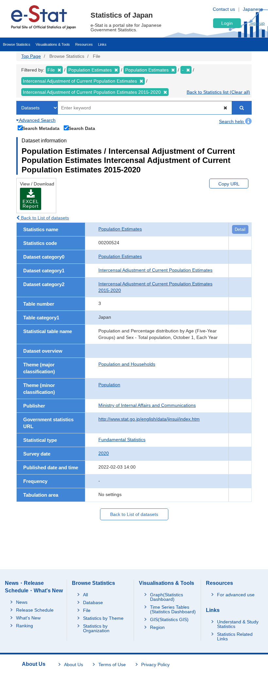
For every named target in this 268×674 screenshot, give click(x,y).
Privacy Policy (155, 664)
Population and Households (126, 364)
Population (109, 384)
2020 (103, 453)
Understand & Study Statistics (238, 624)
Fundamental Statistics (121, 439)
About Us (73, 664)
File (87, 610)
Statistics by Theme (103, 618)
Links (102, 44)
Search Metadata (40, 128)
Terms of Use (112, 664)
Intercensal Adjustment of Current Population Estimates (155, 270)
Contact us (224, 9)
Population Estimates (120, 229)
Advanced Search (37, 120)
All (85, 594)
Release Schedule (35, 610)
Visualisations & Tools (53, 44)
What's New (28, 618)
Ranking (24, 625)
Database (93, 602)
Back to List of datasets (44, 218)
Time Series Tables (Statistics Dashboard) (173, 609)
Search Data (81, 128)
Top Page (31, 56)
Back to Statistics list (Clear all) (218, 92)
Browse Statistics (16, 44)
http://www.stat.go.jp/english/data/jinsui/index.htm (149, 419)
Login (227, 23)
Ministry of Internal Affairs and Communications (147, 405)
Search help (232, 121)
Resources (84, 44)
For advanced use (236, 594)
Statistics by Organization (96, 628)
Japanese (253, 9)
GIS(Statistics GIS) (169, 619)
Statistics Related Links (235, 636)
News (21, 602)
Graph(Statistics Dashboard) (166, 597)
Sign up (257, 23)
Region (157, 627)
